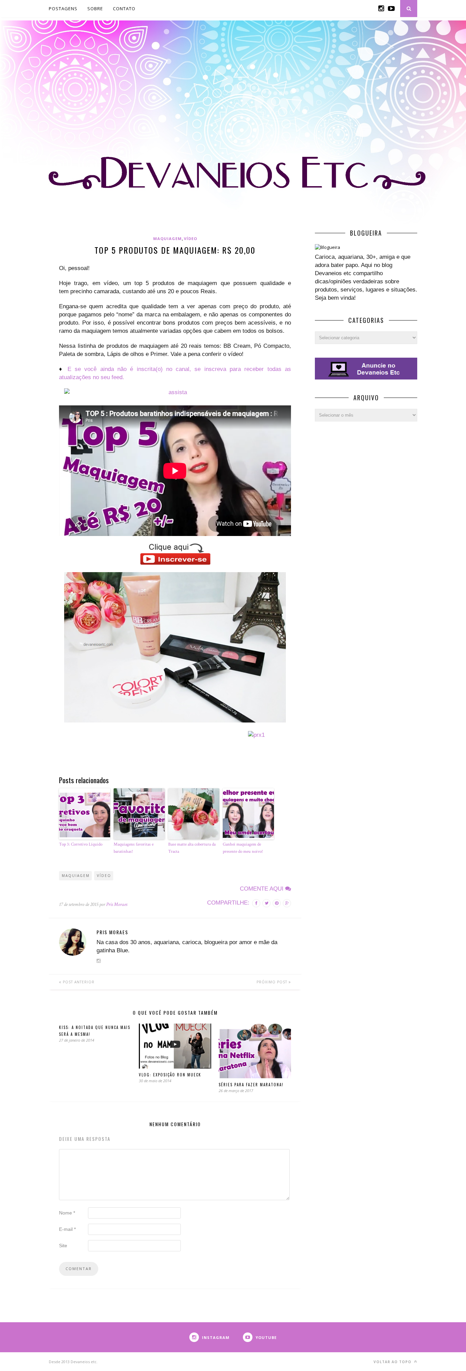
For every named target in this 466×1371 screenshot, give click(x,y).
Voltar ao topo (393, 1361)
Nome (67, 1213)
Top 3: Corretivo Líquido (80, 844)
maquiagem (76, 875)
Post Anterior (77, 982)
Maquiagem (167, 238)
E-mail (67, 1229)
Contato (124, 8)
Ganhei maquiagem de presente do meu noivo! (243, 847)
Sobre (95, 8)
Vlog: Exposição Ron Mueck (170, 1074)
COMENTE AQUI (262, 888)
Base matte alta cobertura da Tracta (192, 847)
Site (63, 1245)
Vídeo (190, 238)
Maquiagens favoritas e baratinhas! (134, 847)
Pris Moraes (116, 904)
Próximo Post (273, 982)
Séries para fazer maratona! (251, 1084)
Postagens (63, 8)
